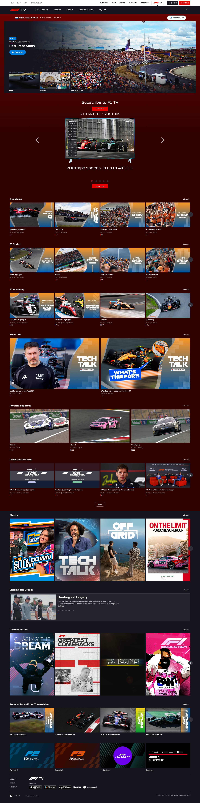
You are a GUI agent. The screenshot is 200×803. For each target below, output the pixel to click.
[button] (190, 214)
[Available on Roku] (78, 788)
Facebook (13, 779)
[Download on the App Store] (36, 788)
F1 (12, 3)
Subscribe (185, 3)
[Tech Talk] (77, 550)
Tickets (122, 3)
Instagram (13, 787)
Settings (17, 796)
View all (186, 199)
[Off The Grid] (122, 550)
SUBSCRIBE (100, 109)
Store (114, 3)
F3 (25, 3)
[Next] (162, 140)
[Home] (18, 10)
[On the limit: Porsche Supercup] (168, 550)
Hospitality (133, 3)
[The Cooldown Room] (32, 550)
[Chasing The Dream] (32, 664)
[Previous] (37, 140)
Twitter (12, 783)
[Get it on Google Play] (51, 788)
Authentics (104, 3)
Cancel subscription (32, 796)
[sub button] (100, 140)
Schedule (176, 17)
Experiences (145, 3)
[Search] (187, 10)
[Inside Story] (168, 664)
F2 (18, 3)
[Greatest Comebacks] (77, 664)
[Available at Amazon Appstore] (66, 788)
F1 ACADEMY (36, 3)
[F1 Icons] (122, 664)
